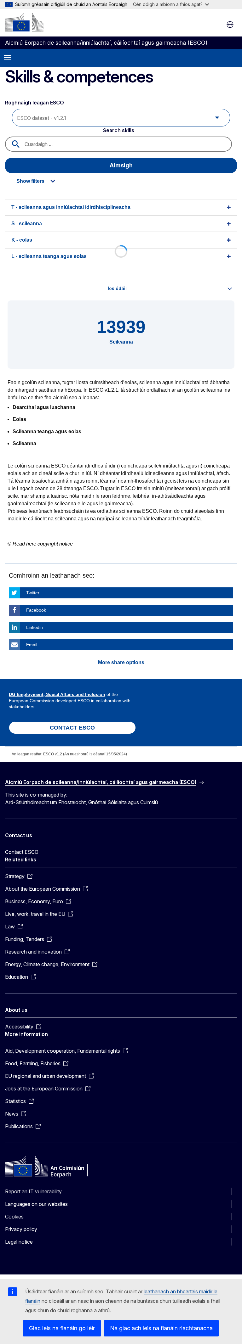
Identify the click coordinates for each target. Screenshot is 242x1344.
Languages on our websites (36, 1204)
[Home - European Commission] (24, 22)
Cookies (14, 1216)
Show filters (30, 181)
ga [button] (230, 24)
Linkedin (34, 627)
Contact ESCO (21, 852)
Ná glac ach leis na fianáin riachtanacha (161, 1328)
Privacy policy (21, 1229)
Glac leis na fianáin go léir (62, 1328)
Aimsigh (121, 165)
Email (31, 644)
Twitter (32, 592)
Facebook (36, 610)
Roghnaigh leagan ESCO (35, 102)
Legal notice (19, 1242)
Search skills (118, 130)
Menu (7, 58)
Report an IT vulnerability (33, 1191)
